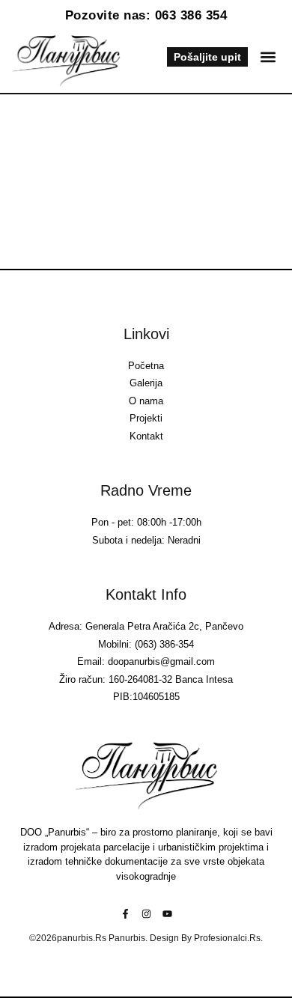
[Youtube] (167, 914)
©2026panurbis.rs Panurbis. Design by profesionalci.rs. (146, 938)
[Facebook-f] (125, 914)
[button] (267, 57)
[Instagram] (146, 914)
